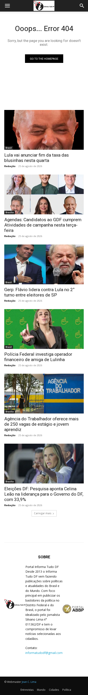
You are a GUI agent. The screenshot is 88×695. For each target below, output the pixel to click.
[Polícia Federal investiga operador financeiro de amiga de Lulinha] (44, 329)
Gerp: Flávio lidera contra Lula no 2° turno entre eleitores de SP (39, 292)
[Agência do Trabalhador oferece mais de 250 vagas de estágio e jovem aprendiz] (44, 393)
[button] (7, 6)
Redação (9, 166)
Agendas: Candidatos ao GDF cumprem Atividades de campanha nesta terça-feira (42, 225)
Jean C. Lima (29, 682)
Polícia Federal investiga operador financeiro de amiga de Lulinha (38, 357)
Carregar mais (42, 513)
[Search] (82, 6)
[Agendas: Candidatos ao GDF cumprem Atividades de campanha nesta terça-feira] (44, 194)
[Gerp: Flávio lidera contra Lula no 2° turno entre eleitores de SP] (44, 264)
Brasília (10, 212)
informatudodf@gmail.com (44, 653)
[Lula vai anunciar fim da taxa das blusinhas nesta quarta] (44, 130)
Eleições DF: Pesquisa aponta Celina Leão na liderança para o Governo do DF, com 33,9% (43, 494)
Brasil (9, 147)
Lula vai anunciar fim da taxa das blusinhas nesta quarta (36, 158)
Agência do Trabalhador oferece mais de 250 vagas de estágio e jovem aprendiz (41, 424)
